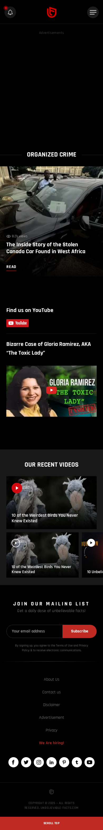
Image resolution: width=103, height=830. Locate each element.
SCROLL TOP (51, 823)
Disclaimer (51, 705)
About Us (51, 679)
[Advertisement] (51, 87)
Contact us (51, 692)
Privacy (51, 730)
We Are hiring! (51, 743)
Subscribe (79, 631)
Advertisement (51, 717)
